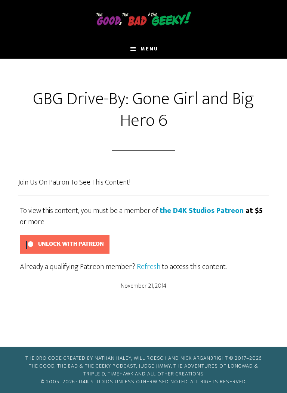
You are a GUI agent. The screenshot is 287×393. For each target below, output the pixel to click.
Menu (149, 48)
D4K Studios (96, 381)
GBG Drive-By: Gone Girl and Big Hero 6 (143, 110)
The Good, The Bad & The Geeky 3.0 (143, 20)
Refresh (148, 266)
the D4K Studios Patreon (202, 210)
